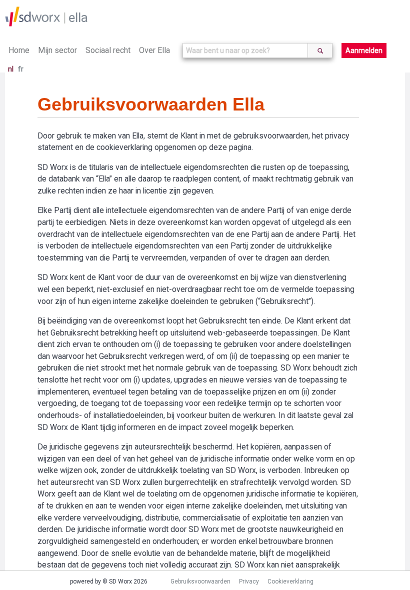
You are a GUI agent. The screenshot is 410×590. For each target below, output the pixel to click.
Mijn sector (57, 50)
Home (19, 50)
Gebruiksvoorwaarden (200, 581)
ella (78, 17)
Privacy (249, 581)
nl (11, 69)
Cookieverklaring (291, 581)
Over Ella (154, 50)
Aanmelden (364, 50)
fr (21, 69)
